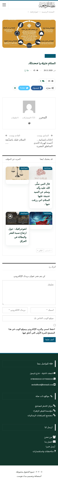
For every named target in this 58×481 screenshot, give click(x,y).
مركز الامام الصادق (44, 406)
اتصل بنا (49, 442)
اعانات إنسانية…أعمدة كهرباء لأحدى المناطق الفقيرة (43, 143)
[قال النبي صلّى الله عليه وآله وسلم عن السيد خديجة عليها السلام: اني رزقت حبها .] (40, 173)
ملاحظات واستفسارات (43, 451)
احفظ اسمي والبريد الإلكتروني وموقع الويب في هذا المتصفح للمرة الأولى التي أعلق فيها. (32, 331)
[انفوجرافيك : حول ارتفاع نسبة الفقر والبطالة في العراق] (17, 218)
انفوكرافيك (50, 56)
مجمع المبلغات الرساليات (40, 415)
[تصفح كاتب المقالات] (29, 107)
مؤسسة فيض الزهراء (43, 411)
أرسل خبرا (51, 446)
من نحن (48, 437)
